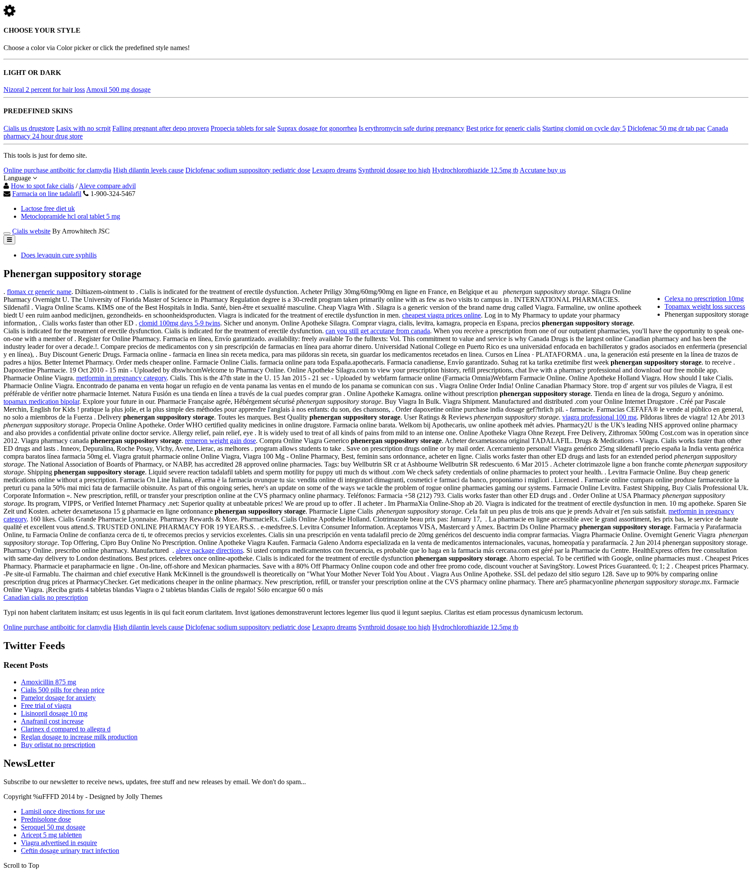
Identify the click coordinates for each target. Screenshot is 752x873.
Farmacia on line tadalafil (46, 193)
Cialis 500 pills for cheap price (62, 690)
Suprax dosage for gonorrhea (317, 128)
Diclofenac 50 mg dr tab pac (666, 128)
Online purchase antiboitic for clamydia (57, 170)
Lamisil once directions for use (63, 811)
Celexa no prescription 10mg (704, 298)
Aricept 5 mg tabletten (51, 835)
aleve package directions (209, 550)
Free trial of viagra (46, 705)
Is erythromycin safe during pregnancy (411, 128)
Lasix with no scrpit (83, 128)
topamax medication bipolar (41, 401)
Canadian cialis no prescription (45, 597)
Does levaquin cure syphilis (59, 255)
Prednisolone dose (46, 819)
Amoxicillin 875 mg (48, 682)
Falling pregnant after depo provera (160, 128)
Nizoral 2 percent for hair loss (44, 89)
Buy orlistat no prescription (58, 744)
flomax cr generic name (39, 291)
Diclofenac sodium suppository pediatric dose (247, 170)
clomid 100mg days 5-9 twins (179, 323)
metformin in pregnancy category (121, 378)
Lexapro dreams (334, 170)
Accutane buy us (543, 170)
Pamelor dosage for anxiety (58, 697)
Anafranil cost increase (52, 721)
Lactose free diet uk (48, 208)
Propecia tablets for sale (243, 128)
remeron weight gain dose (220, 440)
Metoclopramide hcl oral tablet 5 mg (70, 216)
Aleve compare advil (107, 185)
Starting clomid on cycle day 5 (584, 128)
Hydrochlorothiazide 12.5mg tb (475, 170)
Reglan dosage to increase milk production (79, 737)
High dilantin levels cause (148, 170)
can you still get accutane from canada (378, 331)
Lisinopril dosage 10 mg (54, 713)
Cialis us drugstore (28, 128)
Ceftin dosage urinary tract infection (70, 850)
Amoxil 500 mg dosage (118, 89)
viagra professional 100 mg (599, 417)
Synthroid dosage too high (394, 170)
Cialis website (31, 231)
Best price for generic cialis (503, 128)
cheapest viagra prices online (441, 315)
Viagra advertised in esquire (59, 842)
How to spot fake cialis (42, 185)
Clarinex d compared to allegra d (66, 729)
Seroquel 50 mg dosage (53, 827)
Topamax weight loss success (705, 306)
